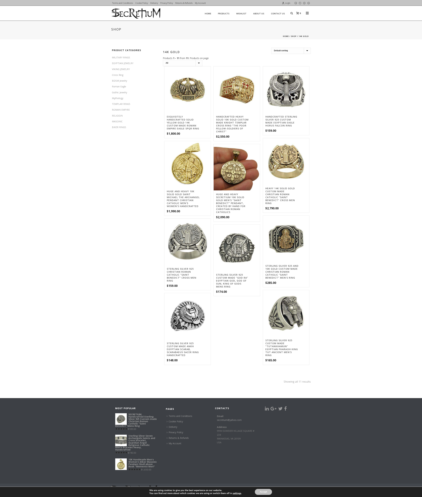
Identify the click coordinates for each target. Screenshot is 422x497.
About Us (258, 13)
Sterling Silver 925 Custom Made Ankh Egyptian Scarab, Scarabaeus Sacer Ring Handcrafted (183, 349)
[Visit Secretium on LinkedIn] (267, 409)
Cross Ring (117, 74)
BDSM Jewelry (119, 80)
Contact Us (278, 13)
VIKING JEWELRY (121, 69)
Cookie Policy (176, 421)
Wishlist (241, 13)
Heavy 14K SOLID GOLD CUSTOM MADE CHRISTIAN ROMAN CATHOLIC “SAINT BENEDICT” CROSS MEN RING (280, 196)
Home (286, 36)
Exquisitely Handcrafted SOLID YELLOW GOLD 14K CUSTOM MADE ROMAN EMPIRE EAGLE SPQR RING (183, 122)
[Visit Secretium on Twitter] (280, 409)
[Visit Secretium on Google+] (273, 409)
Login (287, 3)
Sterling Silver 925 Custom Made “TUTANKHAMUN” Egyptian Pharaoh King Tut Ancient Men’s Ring (281, 348)
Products (223, 13)
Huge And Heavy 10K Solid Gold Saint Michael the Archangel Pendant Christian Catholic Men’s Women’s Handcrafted (183, 199)
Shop (294, 36)
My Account (175, 443)
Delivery (173, 426)
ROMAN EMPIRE (121, 109)
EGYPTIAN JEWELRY (122, 63)
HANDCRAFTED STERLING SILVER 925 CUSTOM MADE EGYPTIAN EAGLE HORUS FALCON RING (281, 121)
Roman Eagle (119, 86)
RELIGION (117, 115)
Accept (263, 491)
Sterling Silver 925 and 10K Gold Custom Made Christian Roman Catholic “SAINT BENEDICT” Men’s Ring (282, 271)
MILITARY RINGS (121, 57)
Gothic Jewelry (119, 92)
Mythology (117, 98)
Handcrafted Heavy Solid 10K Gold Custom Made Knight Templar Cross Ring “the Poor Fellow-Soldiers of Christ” (232, 124)
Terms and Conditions (180, 416)
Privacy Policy (176, 432)
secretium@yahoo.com (229, 420)
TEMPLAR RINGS (121, 103)
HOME (208, 13)
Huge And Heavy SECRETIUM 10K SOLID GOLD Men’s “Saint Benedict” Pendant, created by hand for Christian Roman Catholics (230, 203)
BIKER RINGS (119, 127)
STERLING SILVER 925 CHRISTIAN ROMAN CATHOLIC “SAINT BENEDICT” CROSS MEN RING (181, 274)
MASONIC (117, 121)
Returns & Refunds (179, 437)
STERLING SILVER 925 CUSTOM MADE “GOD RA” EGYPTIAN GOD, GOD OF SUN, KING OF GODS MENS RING (232, 280)
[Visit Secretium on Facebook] (285, 409)
